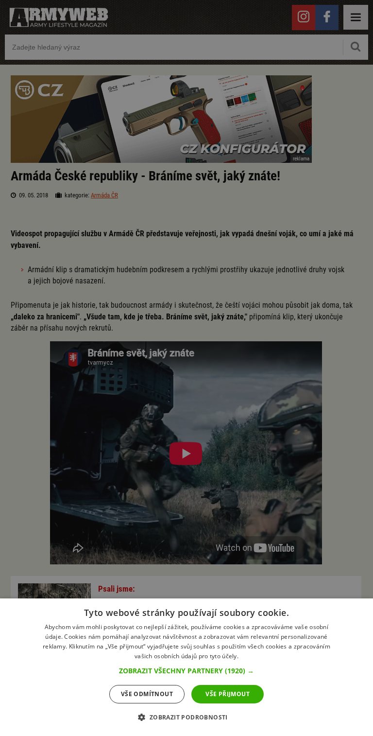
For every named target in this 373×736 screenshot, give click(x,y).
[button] (186, 671)
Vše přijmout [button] (227, 694)
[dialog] (186, 667)
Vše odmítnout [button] (147, 694)
